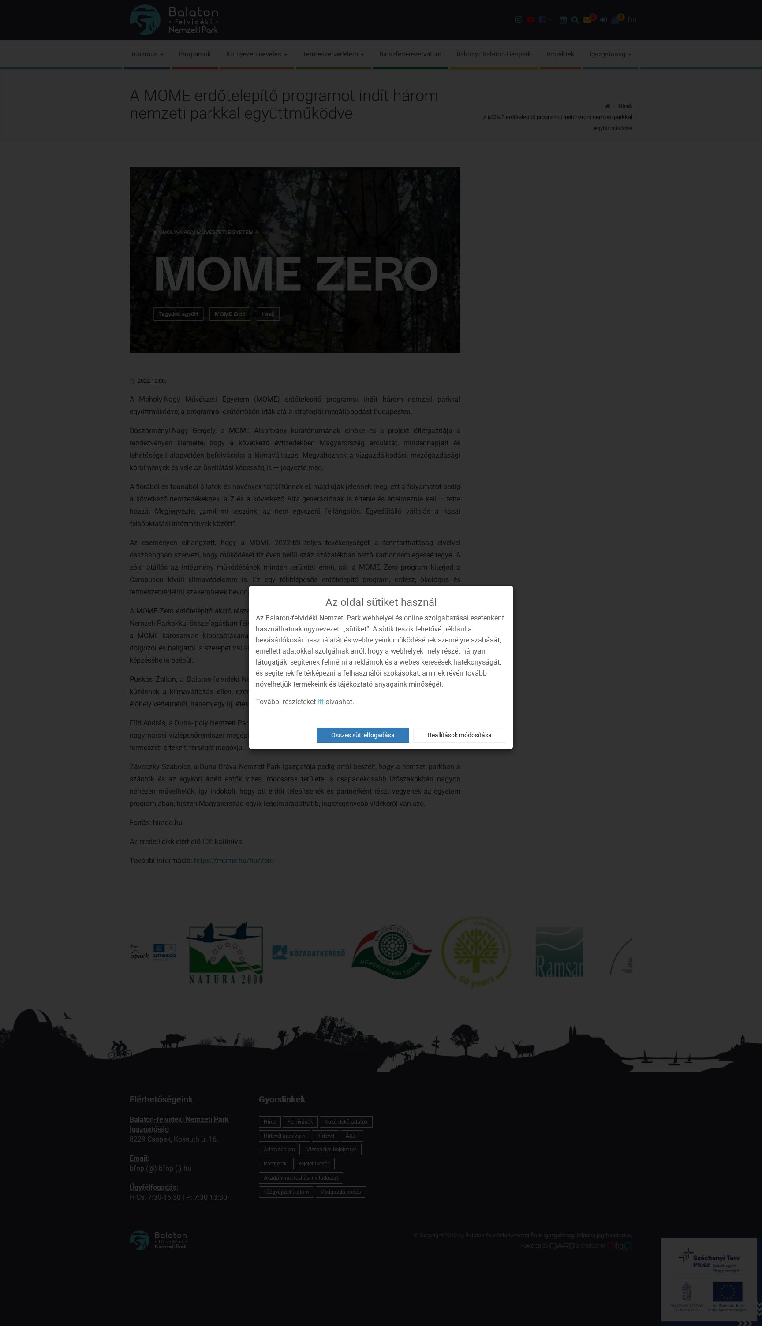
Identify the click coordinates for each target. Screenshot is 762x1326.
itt (321, 702)
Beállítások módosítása (460, 735)
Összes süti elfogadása (363, 735)
